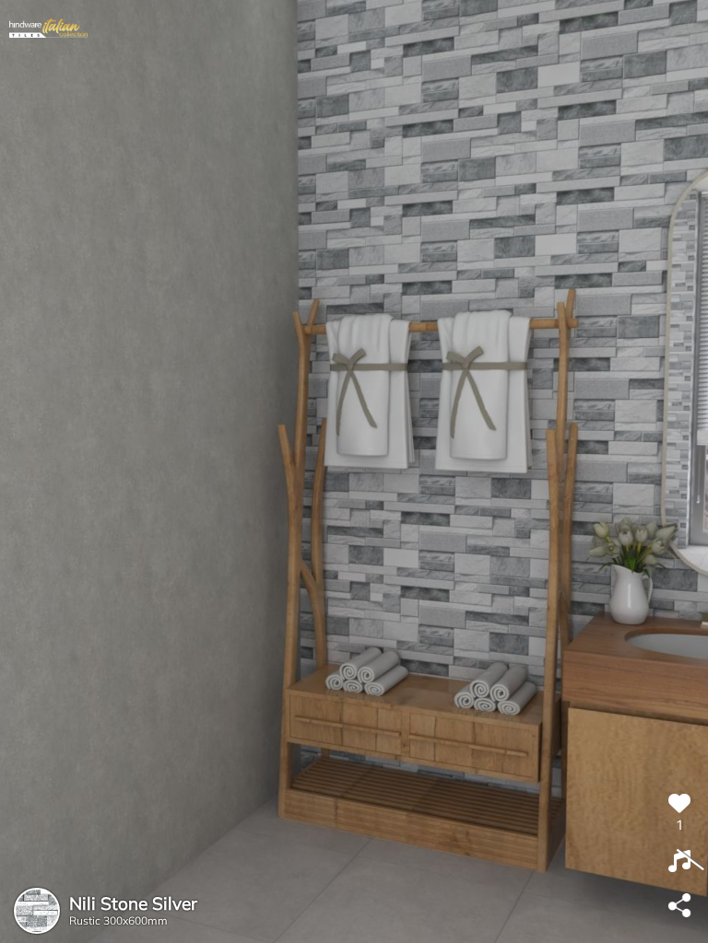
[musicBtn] (679, 862)
